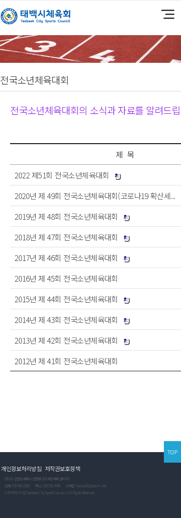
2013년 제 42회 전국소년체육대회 (66, 340)
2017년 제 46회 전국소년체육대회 (66, 257)
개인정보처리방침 (21, 468)
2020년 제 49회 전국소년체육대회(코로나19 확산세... (94, 195)
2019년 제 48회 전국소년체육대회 (66, 216)
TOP (172, 452)
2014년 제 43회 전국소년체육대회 (66, 319)
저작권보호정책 (62, 468)
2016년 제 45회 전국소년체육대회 (66, 278)
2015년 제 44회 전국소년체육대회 (66, 298)
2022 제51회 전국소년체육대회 (61, 175)
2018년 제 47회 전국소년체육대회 (66, 237)
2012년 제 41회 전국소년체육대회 (66, 360)
